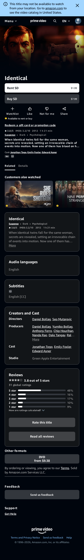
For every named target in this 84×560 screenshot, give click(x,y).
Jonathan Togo (18, 152)
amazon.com (54, 8)
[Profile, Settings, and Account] (78, 21)
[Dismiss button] (77, 5)
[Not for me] (46, 108)
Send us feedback (53, 537)
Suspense (10, 134)
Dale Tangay (57, 335)
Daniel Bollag (41, 319)
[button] (27, 410)
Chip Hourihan (63, 331)
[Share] (64, 108)
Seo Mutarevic (62, 319)
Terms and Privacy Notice (25, 537)
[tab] (10, 165)
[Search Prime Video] (55, 21)
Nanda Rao (39, 335)
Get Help (10, 513)
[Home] (38, 21)
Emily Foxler (34, 152)
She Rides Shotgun (29, 194)
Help (69, 537)
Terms (65, 468)
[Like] (29, 108)
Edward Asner (49, 152)
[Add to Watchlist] (12, 108)
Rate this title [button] (42, 422)
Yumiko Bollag (62, 326)
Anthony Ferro (42, 331)
